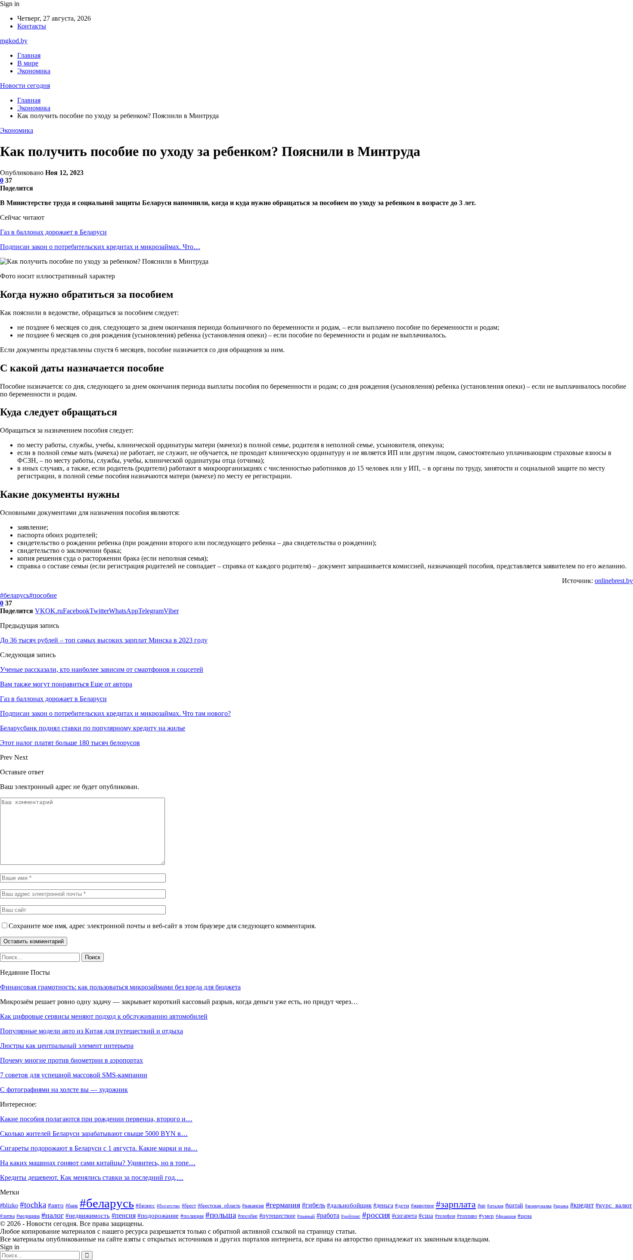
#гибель (313, 1205)
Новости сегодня (25, 85)
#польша (220, 1214)
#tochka (33, 1204)
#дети (402, 1206)
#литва (7, 1216)
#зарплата (456, 1204)
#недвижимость (87, 1215)
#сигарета (404, 1216)
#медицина (28, 1216)
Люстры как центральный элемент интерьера (66, 1045)
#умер (486, 1216)
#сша (426, 1215)
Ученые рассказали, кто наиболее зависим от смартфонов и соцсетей (101, 669)
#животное (422, 1206)
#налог (52, 1215)
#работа (327, 1215)
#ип (481, 1206)
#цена (525, 1216)
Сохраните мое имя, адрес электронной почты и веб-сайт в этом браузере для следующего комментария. (162, 925)
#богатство (168, 1205)
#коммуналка (538, 1206)
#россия (376, 1214)
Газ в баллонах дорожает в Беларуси (53, 232)
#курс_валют (614, 1205)
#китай (514, 1205)
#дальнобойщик (349, 1205)
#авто (56, 1205)
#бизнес (145, 1205)
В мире (27, 63)
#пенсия (124, 1215)
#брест (189, 1206)
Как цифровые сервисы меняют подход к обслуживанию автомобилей (104, 1016)
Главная (28, 55)
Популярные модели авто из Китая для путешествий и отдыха (91, 1031)
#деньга (383, 1205)
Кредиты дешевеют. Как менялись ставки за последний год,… (91, 1177)
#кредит (582, 1205)
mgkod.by (14, 40)
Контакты (31, 26)
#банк (71, 1206)
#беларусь (14, 595)
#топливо (467, 1216)
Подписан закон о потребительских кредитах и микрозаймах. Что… (100, 246)
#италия (495, 1206)
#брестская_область (219, 1206)
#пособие (43, 595)
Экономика (33, 71)
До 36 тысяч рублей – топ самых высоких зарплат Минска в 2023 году (104, 640)
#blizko (9, 1205)
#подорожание (158, 1215)
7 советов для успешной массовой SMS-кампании (73, 1075)
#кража (560, 1205)
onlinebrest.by (614, 580)
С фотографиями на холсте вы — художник (64, 1089)
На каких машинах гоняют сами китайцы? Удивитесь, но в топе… (97, 1162)
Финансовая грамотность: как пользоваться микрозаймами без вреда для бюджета (120, 987)
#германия (283, 1205)
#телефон (445, 1216)
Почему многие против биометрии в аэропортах (71, 1060)
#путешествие (277, 1216)
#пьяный (306, 1216)
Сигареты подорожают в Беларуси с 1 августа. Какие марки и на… (99, 1148)
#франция (506, 1216)
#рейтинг (350, 1216)
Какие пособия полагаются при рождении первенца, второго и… (96, 1119)
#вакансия (253, 1206)
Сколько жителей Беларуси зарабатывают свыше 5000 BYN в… (94, 1133)
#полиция (192, 1216)
